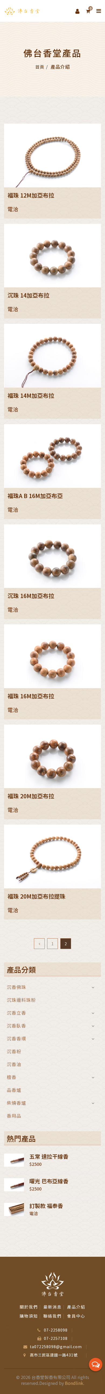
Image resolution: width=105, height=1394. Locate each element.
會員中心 (76, 1316)
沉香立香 (16, 1012)
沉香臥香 (16, 1025)
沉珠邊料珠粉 (21, 999)
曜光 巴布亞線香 (48, 1181)
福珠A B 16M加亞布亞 (35, 495)
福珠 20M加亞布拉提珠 (36, 896)
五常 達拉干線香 (48, 1156)
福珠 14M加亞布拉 (31, 395)
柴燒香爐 (16, 1102)
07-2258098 (56, 1330)
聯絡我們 (52, 1316)
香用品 (14, 1115)
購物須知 (29, 1316)
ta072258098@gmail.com (56, 1346)
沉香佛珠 (16, 987)
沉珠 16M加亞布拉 (31, 595)
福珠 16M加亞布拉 (31, 696)
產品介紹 (76, 1307)
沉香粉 (14, 1051)
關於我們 (29, 1307)
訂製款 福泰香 (46, 1206)
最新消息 (52, 1307)
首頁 (39, 67)
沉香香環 (16, 1038)
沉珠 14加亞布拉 (28, 295)
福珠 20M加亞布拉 (31, 796)
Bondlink (74, 1383)
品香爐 (14, 1090)
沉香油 (14, 1064)
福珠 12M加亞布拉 (31, 195)
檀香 (11, 1077)
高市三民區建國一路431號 (54, 1355)
